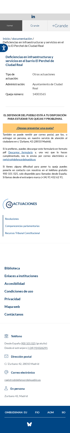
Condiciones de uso (18, 291)
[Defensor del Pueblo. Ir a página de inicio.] (35, 7)
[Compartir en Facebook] (11, 16)
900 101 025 (28, 343)
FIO (37, 412)
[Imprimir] (56, 16)
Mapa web (12, 306)
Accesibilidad (14, 283)
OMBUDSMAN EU (16, 412)
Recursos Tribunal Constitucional (22, 233)
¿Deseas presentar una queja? (35, 128)
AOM (50, 412)
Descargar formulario (20, 152)
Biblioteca (12, 268)
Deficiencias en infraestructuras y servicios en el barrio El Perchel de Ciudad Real (33, 43)
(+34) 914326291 (38, 347)
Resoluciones (12, 218)
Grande (34, 25)
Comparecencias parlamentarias (22, 225)
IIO (63, 412)
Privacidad (12, 299)
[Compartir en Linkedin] (33, 16)
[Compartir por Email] (44, 16)
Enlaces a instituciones (21, 276)
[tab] (12, 16)
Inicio (6, 38)
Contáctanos (13, 314)
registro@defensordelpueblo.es (19, 159)
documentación (22, 38)
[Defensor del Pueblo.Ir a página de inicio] (35, 253)
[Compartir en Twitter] (22, 16)
